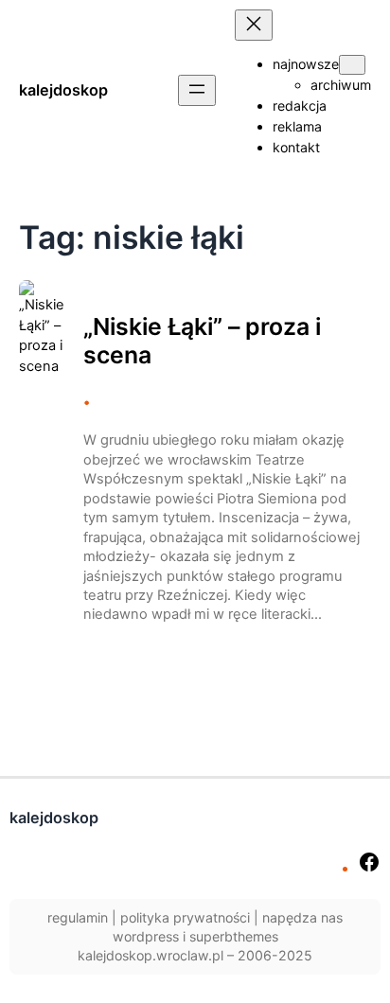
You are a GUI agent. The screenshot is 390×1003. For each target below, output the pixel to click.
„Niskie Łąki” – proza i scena (202, 341)
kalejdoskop (63, 89)
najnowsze (306, 64)
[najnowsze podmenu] (352, 65)
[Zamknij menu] (254, 25)
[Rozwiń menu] (197, 90)
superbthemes (233, 936)
